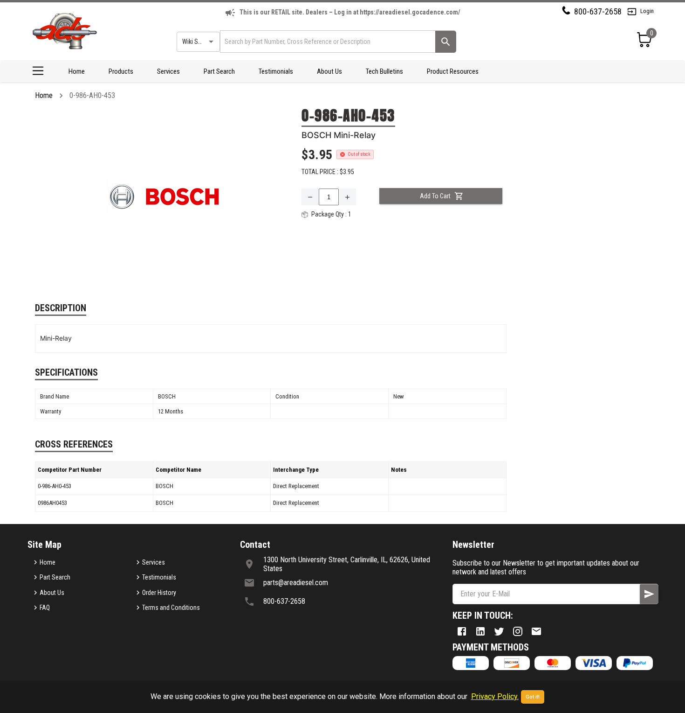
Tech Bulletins (384, 71)
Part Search (219, 71)
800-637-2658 (598, 11)
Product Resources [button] (453, 71)
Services (168, 71)
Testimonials (276, 71)
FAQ (45, 607)
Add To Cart (435, 196)
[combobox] (327, 41)
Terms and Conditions (171, 607)
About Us (329, 71)
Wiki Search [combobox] (197, 41)
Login (647, 10)
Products (121, 71)
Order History (159, 592)
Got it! (533, 697)
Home (76, 71)
